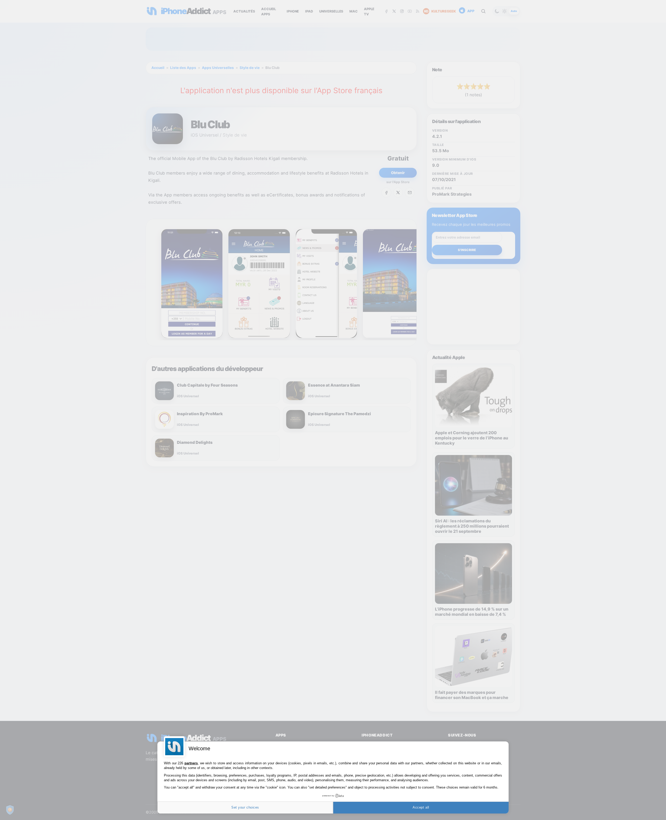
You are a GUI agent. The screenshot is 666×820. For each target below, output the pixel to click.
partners (191, 763)
